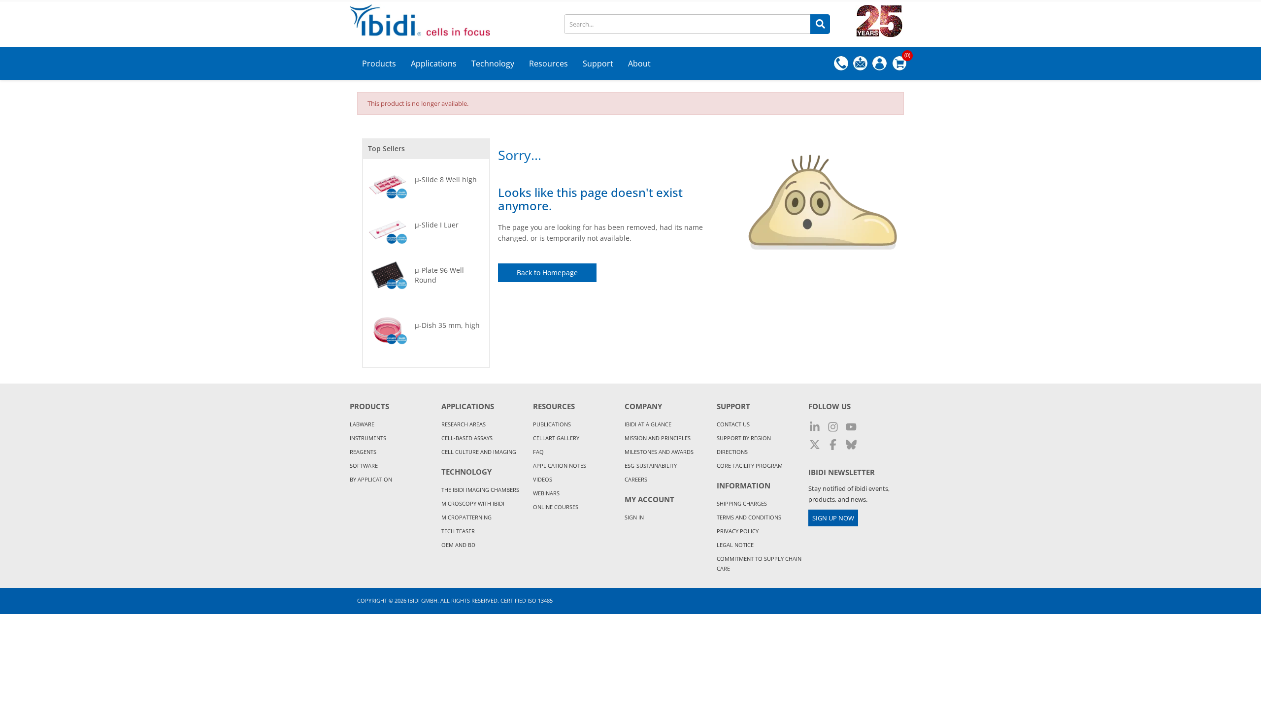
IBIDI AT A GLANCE (648, 424)
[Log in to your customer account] (879, 63)
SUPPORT (733, 406)
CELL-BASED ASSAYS (467, 438)
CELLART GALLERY (556, 438)
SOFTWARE (364, 465)
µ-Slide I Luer (437, 224)
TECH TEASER (458, 531)
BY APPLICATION (371, 479)
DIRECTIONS (732, 451)
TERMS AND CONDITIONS (749, 517)
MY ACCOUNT (649, 499)
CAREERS (636, 479)
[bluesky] (851, 445)
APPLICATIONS (467, 406)
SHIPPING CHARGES (742, 503)
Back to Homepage (547, 272)
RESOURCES (554, 406)
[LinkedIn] (814, 427)
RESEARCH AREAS (463, 424)
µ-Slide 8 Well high (446, 179)
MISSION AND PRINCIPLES (658, 438)
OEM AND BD (458, 544)
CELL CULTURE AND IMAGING (478, 451)
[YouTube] (851, 427)
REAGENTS (363, 451)
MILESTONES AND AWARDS (659, 451)
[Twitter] (814, 445)
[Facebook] (833, 445)
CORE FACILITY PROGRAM (750, 465)
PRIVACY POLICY (738, 531)
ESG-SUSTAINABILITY (651, 465)
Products (369, 406)
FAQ (538, 451)
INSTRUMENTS (368, 438)
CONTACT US (733, 424)
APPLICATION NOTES (559, 465)
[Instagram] (833, 427)
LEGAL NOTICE (735, 544)
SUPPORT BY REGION (744, 438)
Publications (552, 424)
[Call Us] (841, 62)
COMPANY (643, 406)
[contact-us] (860, 62)
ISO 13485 (540, 600)
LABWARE (362, 424)
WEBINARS (546, 493)
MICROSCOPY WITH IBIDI (472, 503)
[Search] (820, 24)
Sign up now (833, 518)
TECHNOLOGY (466, 472)
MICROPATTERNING (466, 517)
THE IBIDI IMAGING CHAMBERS (480, 489)
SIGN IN (634, 517)
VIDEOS (542, 479)
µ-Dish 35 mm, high (447, 325)
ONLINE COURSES (555, 507)
